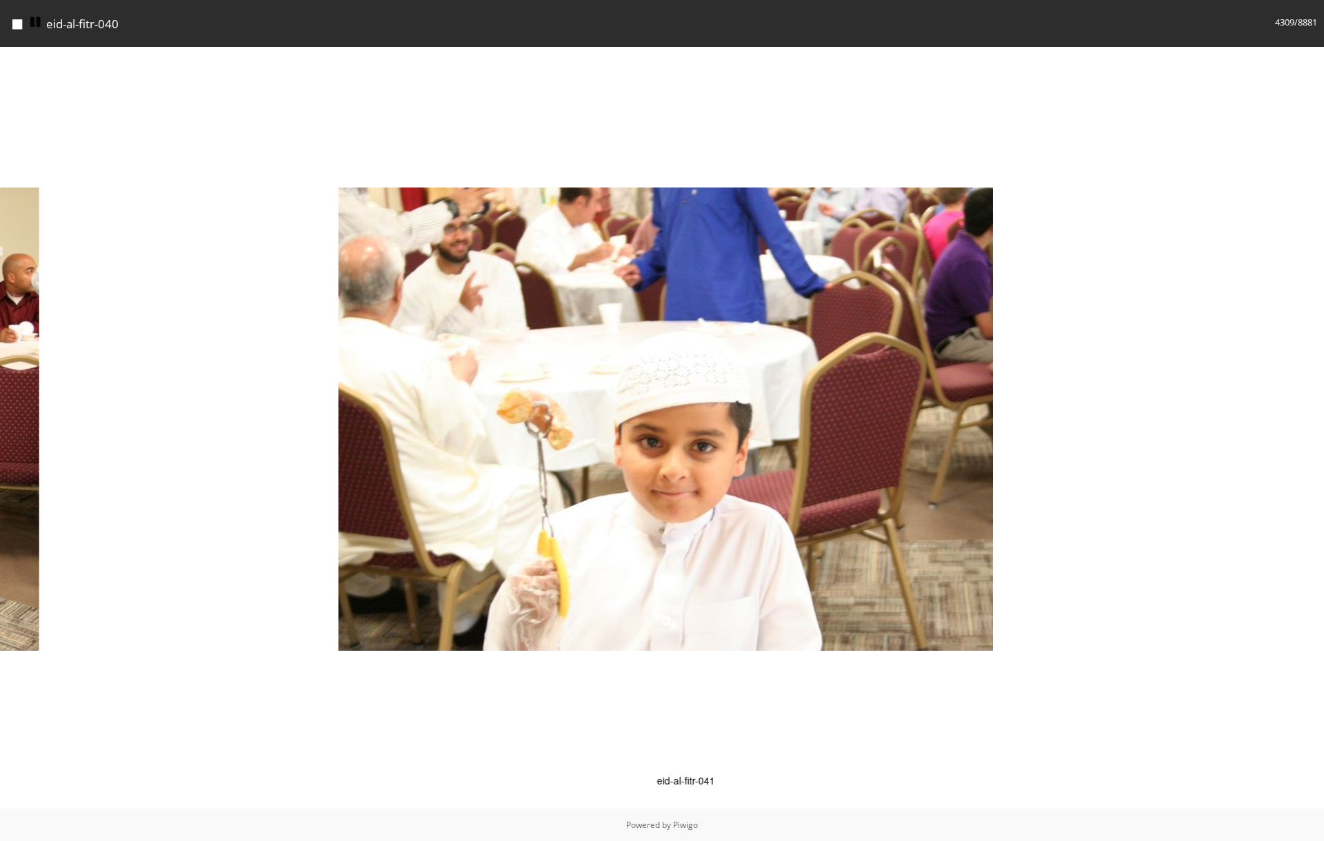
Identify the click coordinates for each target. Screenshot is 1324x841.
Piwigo (685, 825)
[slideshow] (36, 22)
